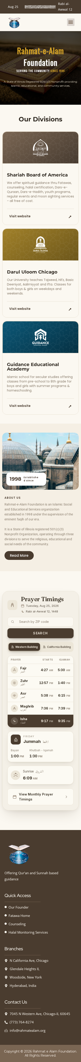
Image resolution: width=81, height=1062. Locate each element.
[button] (70, 22)
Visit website (20, 216)
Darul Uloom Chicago (32, 272)
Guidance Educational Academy (33, 367)
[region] (40, 68)
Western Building (26, 647)
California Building (59, 647)
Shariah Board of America (37, 175)
